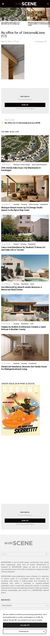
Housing (24, 204)
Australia (16, 204)
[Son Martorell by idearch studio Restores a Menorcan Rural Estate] (25, 268)
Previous (1, 18)
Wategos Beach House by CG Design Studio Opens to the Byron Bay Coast (22, 208)
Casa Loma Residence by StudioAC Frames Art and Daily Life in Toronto (23, 248)
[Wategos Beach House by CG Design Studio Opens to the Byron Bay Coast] (25, 188)
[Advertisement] (25, 471)
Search (46, 554)
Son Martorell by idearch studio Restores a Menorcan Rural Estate (21, 288)
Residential (44, 204)
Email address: (25, 96)
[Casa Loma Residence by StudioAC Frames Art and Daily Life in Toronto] (25, 228)
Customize (24, 631)
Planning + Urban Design (21, 164)
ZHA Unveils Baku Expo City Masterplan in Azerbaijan (10, 23)
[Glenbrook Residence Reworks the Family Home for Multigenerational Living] (25, 347)
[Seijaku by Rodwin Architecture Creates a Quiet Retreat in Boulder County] (25, 307)
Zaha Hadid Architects (39, 164)
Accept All (25, 625)
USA (31, 324)
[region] (25, 623)
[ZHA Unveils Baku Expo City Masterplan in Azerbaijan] (13, 14)
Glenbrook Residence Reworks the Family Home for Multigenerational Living (24, 367)
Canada (16, 244)
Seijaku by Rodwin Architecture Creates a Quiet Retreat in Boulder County (23, 328)
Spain (32, 284)
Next (49, 18)
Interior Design (34, 204)
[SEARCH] (48, 4)
